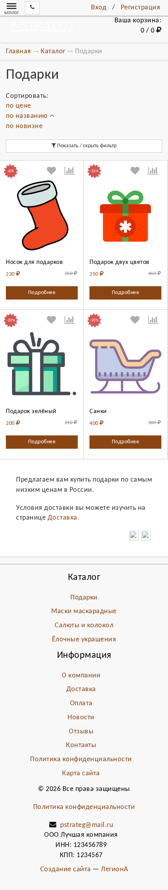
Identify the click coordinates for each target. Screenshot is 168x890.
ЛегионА (114, 869)
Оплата (81, 703)
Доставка (62, 518)
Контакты (81, 745)
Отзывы (81, 731)
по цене (18, 106)
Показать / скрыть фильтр (86, 146)
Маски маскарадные (84, 611)
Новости (81, 717)
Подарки (84, 597)
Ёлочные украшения (84, 639)
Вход (98, 7)
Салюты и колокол (84, 625)
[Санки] (125, 365)
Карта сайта (81, 773)
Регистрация (141, 7)
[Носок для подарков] (42, 216)
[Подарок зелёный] (42, 365)
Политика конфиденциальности (81, 759)
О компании (81, 675)
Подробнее (42, 293)
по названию (27, 116)
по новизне (24, 126)
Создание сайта (65, 869)
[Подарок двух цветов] (125, 216)
